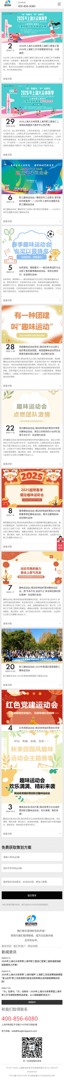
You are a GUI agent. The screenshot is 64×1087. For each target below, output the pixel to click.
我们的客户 (19, 946)
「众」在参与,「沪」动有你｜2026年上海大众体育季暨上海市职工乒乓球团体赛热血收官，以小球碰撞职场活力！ (32, 991)
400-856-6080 (26, 6)
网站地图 (33, 946)
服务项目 (6, 946)
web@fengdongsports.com (24, 1031)
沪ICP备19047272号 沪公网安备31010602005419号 (32, 1075)
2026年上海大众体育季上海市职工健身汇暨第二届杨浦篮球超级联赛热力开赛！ (31, 961)
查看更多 (32, 1002)
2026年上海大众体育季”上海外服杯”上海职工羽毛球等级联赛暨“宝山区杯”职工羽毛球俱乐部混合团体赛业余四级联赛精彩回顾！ (32, 976)
